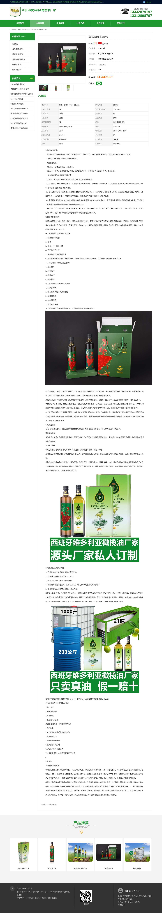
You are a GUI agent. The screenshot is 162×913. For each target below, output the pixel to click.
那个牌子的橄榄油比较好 (20, 89)
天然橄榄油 (80, 868)
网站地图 (53, 898)
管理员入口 (46, 898)
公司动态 (100, 23)
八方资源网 (30, 898)
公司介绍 (80, 23)
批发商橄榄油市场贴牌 (19, 113)
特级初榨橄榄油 (18, 59)
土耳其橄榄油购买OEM (19, 109)
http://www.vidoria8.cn (48, 805)
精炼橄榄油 (16, 70)
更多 (31, 78)
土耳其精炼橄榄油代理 (19, 118)
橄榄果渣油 (16, 65)
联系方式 (121, 23)
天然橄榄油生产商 (52, 868)
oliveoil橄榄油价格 (17, 84)
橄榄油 (15, 44)
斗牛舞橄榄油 (17, 49)
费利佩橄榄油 (17, 54)
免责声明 (38, 898)
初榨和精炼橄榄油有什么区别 (22, 94)
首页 (19, 29)
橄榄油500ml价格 (17, 104)
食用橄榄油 (137, 868)
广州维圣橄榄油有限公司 (56, 892)
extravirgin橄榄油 (17, 99)
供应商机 (40, 23)
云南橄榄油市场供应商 (19, 128)
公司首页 (20, 23)
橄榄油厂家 (23, 868)
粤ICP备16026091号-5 (40, 892)
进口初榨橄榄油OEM (18, 123)
